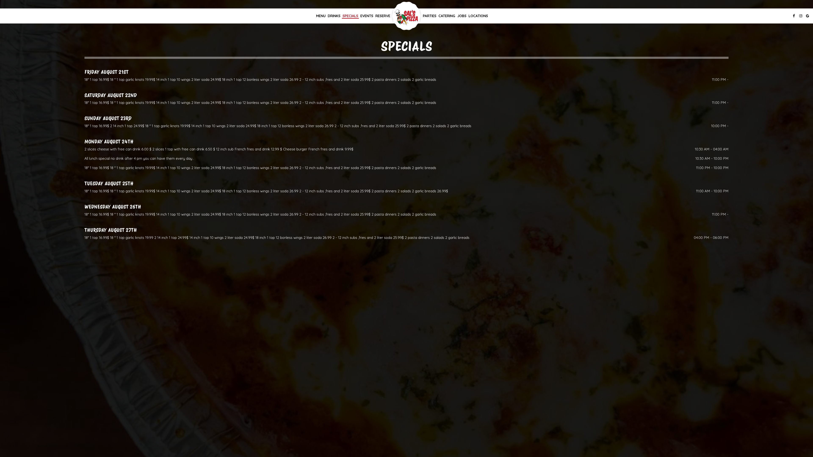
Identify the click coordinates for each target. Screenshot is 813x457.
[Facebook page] (794, 15)
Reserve (382, 16)
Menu (321, 16)
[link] (406, 16)
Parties (429, 16)
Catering (446, 16)
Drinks (334, 16)
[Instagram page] (800, 15)
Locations (478, 16)
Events (366, 16)
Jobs (461, 16)
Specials (350, 16)
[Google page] (807, 15)
